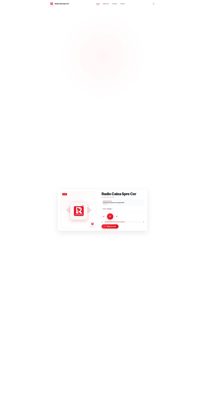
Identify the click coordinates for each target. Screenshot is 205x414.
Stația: (107, 208)
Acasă (98, 3)
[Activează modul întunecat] (153, 3)
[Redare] (110, 216)
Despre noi (106, 3)
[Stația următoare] (117, 216)
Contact (122, 3)
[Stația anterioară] (104, 216)
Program (114, 3)
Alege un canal (111, 226)
